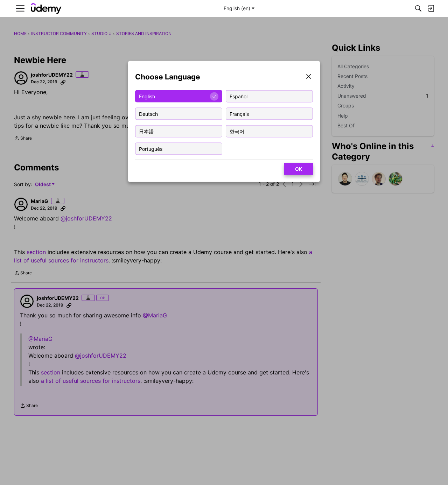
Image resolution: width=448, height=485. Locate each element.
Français (239, 114)
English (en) (237, 8)
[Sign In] (431, 8)
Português (150, 149)
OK (298, 169)
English (147, 96)
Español (238, 96)
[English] (46, 8)
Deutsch (148, 114)
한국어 (237, 131)
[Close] (308, 77)
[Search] (418, 8)
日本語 (146, 131)
